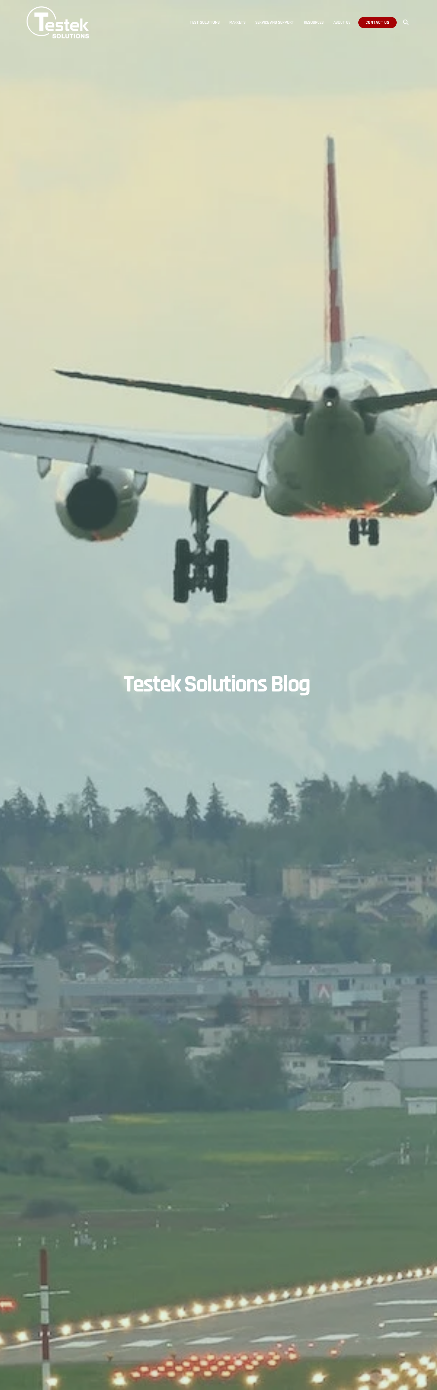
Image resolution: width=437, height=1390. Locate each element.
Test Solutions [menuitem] (205, 22)
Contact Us (377, 22)
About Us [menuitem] (342, 22)
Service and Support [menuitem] (274, 22)
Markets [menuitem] (237, 22)
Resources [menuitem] (314, 22)
